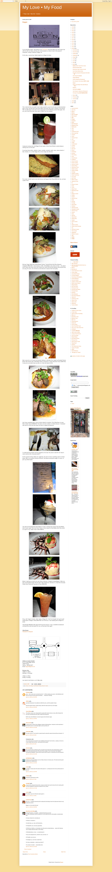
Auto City (73, 109)
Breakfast (74, 120)
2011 (73, 44)
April (74, 64)
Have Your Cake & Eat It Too (77, 327)
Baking (73, 113)
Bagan (24, 22)
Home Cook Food (75, 175)
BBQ (73, 117)
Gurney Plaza (74, 165)
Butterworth (74, 126)
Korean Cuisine (75, 184)
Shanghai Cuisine (75, 209)
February (75, 96)
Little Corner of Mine (76, 332)
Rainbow (73, 292)
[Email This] (34, 684)
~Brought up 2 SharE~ (76, 352)
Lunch (73, 187)
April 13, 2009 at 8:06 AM (31, 735)
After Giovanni (74, 263)
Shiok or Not (74, 300)
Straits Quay (74, 218)
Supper (73, 220)
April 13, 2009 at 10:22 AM (31, 754)
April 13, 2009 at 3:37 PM (31, 779)
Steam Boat (74, 217)
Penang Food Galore (76, 289)
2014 (73, 39)
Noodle (73, 196)
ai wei (27, 767)
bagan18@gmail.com (30, 666)
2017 (73, 37)
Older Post (63, 851)
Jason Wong (28, 711)
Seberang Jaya (75, 207)
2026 (73, 27)
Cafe (73, 128)
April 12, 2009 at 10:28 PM (31, 697)
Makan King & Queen (76, 283)
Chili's (73, 136)
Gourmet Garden (75, 280)
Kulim (73, 185)
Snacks (73, 212)
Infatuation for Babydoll (27, 631)
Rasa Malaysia (75, 294)
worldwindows (29, 758)
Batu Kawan (74, 116)
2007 (73, 102)
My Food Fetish (75, 286)
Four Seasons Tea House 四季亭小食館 (81, 81)
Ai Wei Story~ (74, 312)
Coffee (73, 142)
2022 (73, 28)
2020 (73, 32)
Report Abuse (74, 242)
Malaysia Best (74, 284)
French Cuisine (75, 161)
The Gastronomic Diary (76, 346)
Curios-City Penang (75, 408)
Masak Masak (74, 336)
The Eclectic (45, 49)
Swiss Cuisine (74, 221)
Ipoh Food (74, 178)
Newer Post (25, 851)
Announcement (75, 108)
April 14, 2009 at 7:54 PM (31, 795)
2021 (73, 30)
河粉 (72, 235)
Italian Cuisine (75, 179)
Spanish (73, 215)
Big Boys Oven (75, 318)
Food (73, 156)
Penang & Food (75, 287)
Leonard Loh (28, 799)
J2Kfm (27, 701)
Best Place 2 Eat (75, 316)
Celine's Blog (74, 272)
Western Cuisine (45, 685)
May (74, 62)
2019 (73, 34)
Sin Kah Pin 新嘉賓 (77, 89)
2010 (73, 46)
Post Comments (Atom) (33, 854)
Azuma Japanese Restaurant (79, 79)
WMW (73, 349)
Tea (72, 227)
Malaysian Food (75, 190)
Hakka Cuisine (75, 168)
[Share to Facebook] (39, 684)
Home (44, 851)
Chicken (73, 134)
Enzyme (73, 153)
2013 (73, 41)
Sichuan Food (74, 210)
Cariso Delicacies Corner (77, 270)
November (75, 51)
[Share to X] (37, 684)
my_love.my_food (75, 21)
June (74, 60)
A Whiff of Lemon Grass (76, 310)
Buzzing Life (74, 269)
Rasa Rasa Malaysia (76, 295)
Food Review (35, 685)
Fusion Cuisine (75, 162)
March (74, 95)
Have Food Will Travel (76, 326)
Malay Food (74, 189)
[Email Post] (32, 683)
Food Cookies (74, 324)
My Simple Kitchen (75, 338)
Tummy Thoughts (75, 347)
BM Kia (73, 267)
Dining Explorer (75, 321)
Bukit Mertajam (75, 123)
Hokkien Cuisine (75, 173)
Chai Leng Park (75, 133)
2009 (73, 48)
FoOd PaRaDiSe (75, 278)
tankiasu (73, 344)
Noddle (73, 195)
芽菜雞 (73, 238)
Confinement (74, 144)
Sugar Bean (74, 343)
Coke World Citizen (76, 273)
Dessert (73, 147)
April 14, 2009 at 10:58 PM (31, 807)
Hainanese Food (75, 167)
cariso (27, 792)
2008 (73, 101)
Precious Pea (74, 340)
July (74, 58)
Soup (73, 213)
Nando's (74, 87)
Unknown (28, 692)
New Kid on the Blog (30, 811)
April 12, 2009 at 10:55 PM (31, 707)
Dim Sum (73, 148)
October (74, 53)
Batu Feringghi (75, 114)
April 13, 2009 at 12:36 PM (31, 771)
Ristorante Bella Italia (77, 67)
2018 (73, 36)
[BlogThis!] (36, 684)
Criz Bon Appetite (75, 275)
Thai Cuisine (74, 230)
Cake (73, 130)
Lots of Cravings (75, 335)
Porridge (73, 203)
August (74, 57)
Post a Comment (27, 849)
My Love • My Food (42, 7)
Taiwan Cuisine (75, 224)
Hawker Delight (75, 170)
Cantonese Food (75, 131)
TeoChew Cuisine (75, 229)
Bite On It (73, 319)
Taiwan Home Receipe (76, 226)
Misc (73, 192)
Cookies (73, 145)
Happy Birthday (76, 77)
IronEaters (74, 329)
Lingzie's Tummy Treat (76, 281)
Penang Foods (75, 290)
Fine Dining (31, 685)
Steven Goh (28, 722)
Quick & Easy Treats (76, 341)
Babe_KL (74, 315)
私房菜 (73, 237)
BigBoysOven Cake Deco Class (79, 65)
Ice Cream (74, 176)
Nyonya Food (74, 198)
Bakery (73, 111)
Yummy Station (75, 304)
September (75, 55)
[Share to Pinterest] (40, 684)
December (75, 50)
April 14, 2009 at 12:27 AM (31, 788)
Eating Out (74, 322)
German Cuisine (75, 164)
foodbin (27, 775)
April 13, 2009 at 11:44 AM (31, 762)
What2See (74, 303)
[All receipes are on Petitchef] (75, 256)
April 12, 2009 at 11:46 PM (31, 718)
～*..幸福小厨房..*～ (76, 261)
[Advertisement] (75, 364)
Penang (40, 685)
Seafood (73, 206)
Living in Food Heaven (76, 333)
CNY (73, 139)
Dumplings (74, 151)
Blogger (73, 119)
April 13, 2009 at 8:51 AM (31, 743)
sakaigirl (28, 783)
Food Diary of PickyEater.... (77, 277)
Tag (72, 223)
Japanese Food (75, 181)
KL (72, 182)
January (74, 98)
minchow (28, 748)
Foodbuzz (74, 159)
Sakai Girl (74, 297)
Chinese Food (74, 137)
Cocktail (73, 140)
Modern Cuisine (75, 193)
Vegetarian (74, 232)
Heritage (73, 172)
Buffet (73, 122)
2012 (73, 43)
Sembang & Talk (75, 298)
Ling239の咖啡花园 (76, 330)
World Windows (75, 350)
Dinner (27, 685)
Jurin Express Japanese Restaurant (80, 91)
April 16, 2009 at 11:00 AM (31, 846)
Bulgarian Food (75, 125)
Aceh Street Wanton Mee (78, 71)
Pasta (73, 199)
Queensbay (74, 204)
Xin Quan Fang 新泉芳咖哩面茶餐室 (80, 92)
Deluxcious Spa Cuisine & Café (79, 69)
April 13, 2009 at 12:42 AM (31, 727)
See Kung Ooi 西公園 (77, 75)
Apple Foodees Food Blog (77, 313)
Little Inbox (28, 731)
